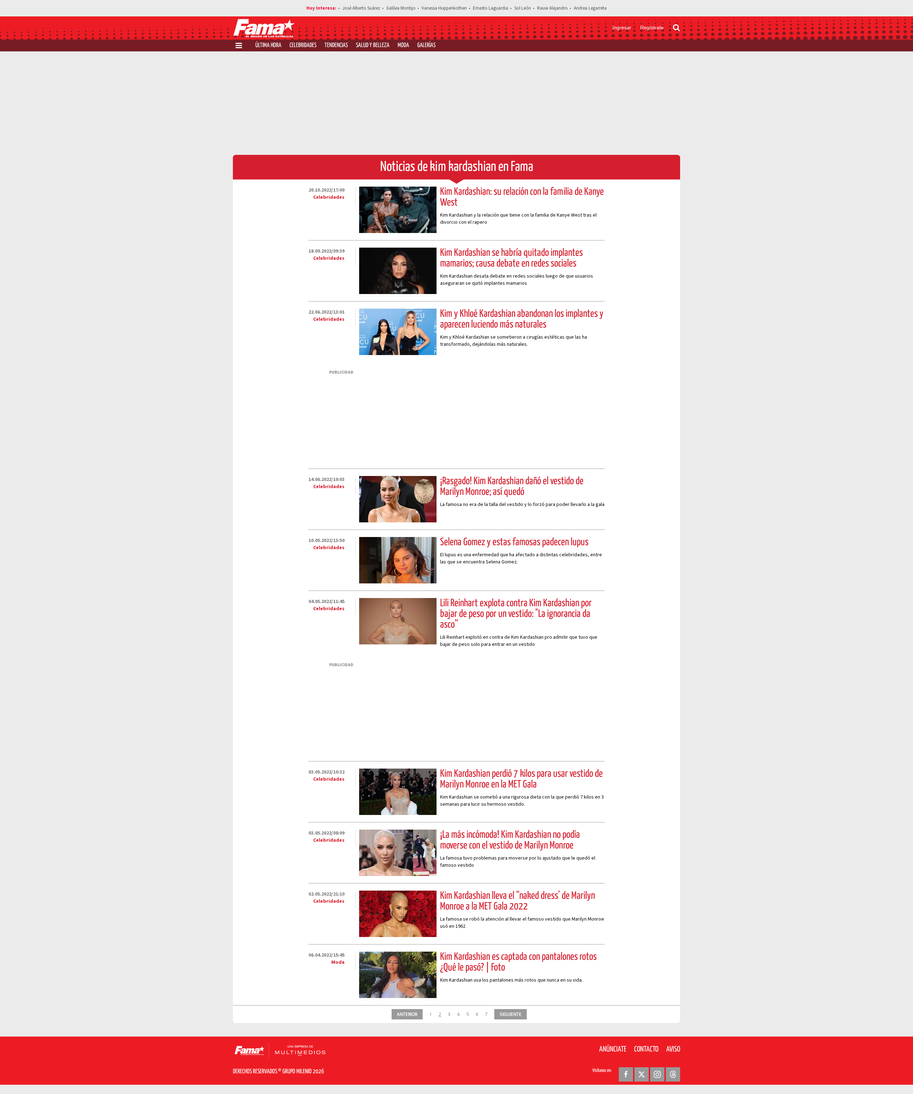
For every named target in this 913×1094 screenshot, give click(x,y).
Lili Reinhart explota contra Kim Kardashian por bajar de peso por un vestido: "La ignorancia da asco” (516, 614)
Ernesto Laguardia (490, 8)
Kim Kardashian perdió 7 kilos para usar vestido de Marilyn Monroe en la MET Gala (521, 779)
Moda (403, 45)
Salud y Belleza (372, 45)
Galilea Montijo (400, 8)
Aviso (673, 1049)
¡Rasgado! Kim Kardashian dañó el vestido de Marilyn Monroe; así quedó (511, 486)
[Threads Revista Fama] (673, 1074)
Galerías (426, 45)
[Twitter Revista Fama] (641, 1074)
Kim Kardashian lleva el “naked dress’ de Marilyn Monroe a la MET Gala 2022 (517, 901)
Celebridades (303, 45)
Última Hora (268, 45)
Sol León (522, 8)
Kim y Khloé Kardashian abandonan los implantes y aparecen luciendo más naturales (521, 319)
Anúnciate (612, 1049)
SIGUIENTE (510, 1014)
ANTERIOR (407, 1014)
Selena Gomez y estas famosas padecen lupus (514, 542)
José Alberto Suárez (361, 8)
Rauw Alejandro (552, 8)
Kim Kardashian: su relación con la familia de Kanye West (522, 197)
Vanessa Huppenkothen (444, 8)
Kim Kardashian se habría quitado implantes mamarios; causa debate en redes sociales (511, 258)
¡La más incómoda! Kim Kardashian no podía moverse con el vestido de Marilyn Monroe (510, 840)
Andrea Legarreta (590, 8)
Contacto (646, 1049)
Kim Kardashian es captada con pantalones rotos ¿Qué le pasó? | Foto (518, 962)
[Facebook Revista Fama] (626, 1074)
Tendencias (336, 45)
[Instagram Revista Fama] (657, 1074)
